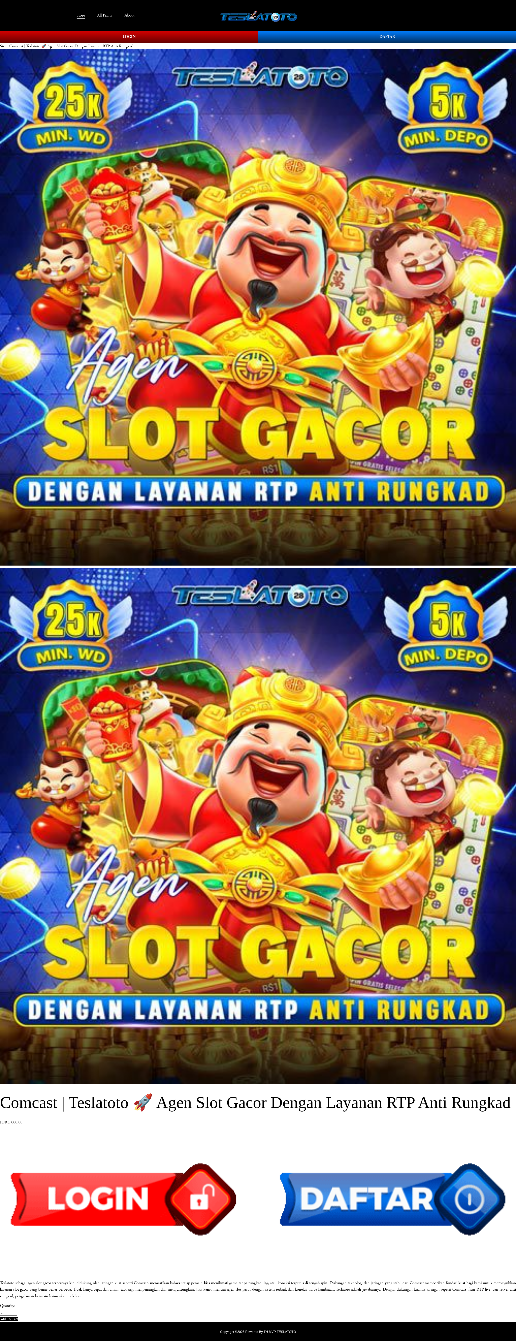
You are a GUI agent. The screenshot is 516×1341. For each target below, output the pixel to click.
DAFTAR (387, 36)
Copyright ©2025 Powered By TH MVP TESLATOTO (258, 1332)
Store (4, 46)
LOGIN (129, 36)
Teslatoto (7, 1283)
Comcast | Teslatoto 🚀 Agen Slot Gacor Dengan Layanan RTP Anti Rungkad (71, 46)
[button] (9, 1319)
